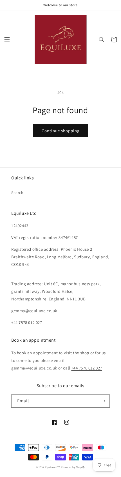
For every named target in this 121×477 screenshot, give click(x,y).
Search (17, 192)
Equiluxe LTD (52, 467)
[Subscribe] (103, 401)
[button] (7, 39)
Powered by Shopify (73, 467)
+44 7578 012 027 (26, 322)
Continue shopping (61, 130)
